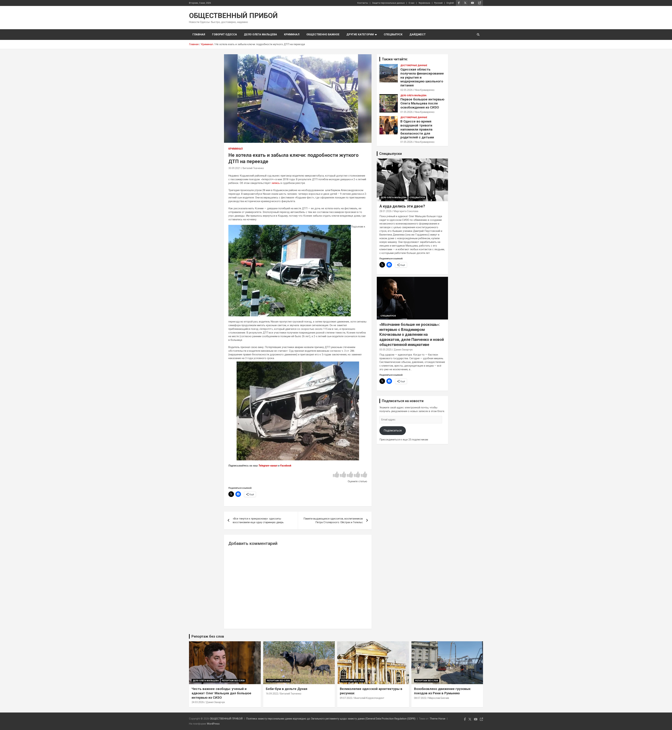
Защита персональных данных (388, 3)
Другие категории (360, 34)
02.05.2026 (406, 90)
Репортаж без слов (207, 636)
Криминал (291, 34)
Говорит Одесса (224, 34)
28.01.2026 (385, 211)
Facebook (285, 465)
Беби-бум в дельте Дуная (286, 689)
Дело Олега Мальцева (260, 34)
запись (275, 183)
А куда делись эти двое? (402, 206)
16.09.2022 (272, 693)
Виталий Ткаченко (253, 168)
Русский (438, 3)
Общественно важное (323, 34)
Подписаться (393, 430)
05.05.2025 (385, 349)
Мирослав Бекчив (438, 698)
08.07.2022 (420, 698)
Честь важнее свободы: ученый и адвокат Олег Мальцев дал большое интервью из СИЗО (221, 693)
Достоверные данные (413, 65)
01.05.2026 (406, 112)
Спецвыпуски (390, 154)
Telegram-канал (267, 465)
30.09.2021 (234, 168)
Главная (198, 34)
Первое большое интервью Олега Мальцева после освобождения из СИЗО (422, 103)
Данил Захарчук (403, 349)
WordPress (213, 723)
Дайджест (418, 34)
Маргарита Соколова (406, 211)
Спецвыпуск (393, 34)
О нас (411, 3)
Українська (424, 3)
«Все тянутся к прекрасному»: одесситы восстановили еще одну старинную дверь (258, 520)
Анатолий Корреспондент (369, 698)
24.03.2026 (198, 702)
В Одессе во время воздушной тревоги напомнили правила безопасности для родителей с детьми (417, 129)
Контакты (362, 3)
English (450, 3)
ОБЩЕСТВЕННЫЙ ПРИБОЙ (233, 16)
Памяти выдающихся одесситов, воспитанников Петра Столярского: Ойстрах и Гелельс (333, 520)
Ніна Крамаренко (425, 90)
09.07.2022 (346, 698)
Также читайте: (395, 59)
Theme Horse (437, 718)
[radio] (336, 475)
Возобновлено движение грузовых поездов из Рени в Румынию (442, 691)
